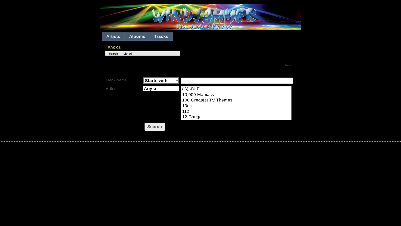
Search (112, 53)
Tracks (161, 36)
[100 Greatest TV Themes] (236, 100)
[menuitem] (113, 36)
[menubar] (137, 36)
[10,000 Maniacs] (236, 95)
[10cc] (236, 106)
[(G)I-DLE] (236, 89)
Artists (113, 36)
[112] (236, 111)
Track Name (116, 80)
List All (126, 53)
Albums (137, 36)
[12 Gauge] (236, 117)
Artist (110, 89)
